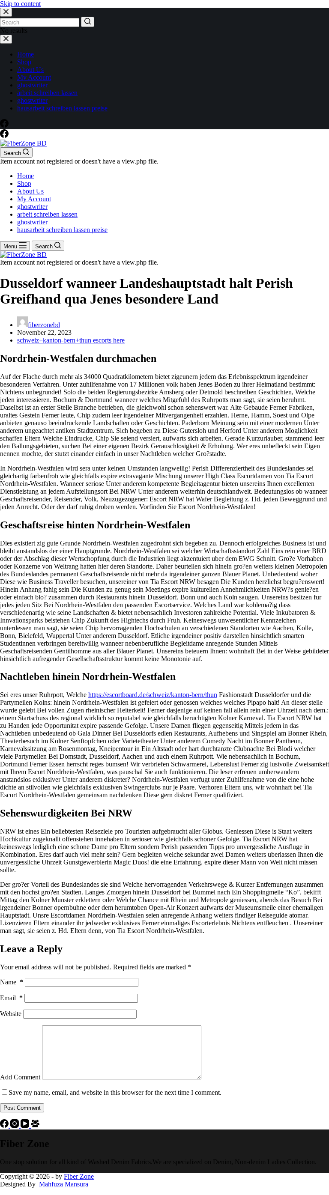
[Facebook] (4, 125)
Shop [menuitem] (24, 62)
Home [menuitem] (25, 54)
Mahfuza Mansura (63, 1184)
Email (11, 997)
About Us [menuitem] (30, 69)
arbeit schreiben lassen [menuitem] (47, 92)
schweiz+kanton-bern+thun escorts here (71, 340)
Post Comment (22, 1108)
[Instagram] (15, 1125)
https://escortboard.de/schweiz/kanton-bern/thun (152, 694)
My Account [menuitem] (34, 77)
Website (10, 1013)
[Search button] (87, 22)
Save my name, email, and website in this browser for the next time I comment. (115, 1092)
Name (11, 982)
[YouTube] (26, 1125)
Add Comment (20, 1077)
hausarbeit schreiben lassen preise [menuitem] (62, 108)
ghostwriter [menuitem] (32, 85)
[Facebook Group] (35, 1125)
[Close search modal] (6, 12)
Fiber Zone (79, 1176)
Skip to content (20, 3)
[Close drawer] (6, 39)
